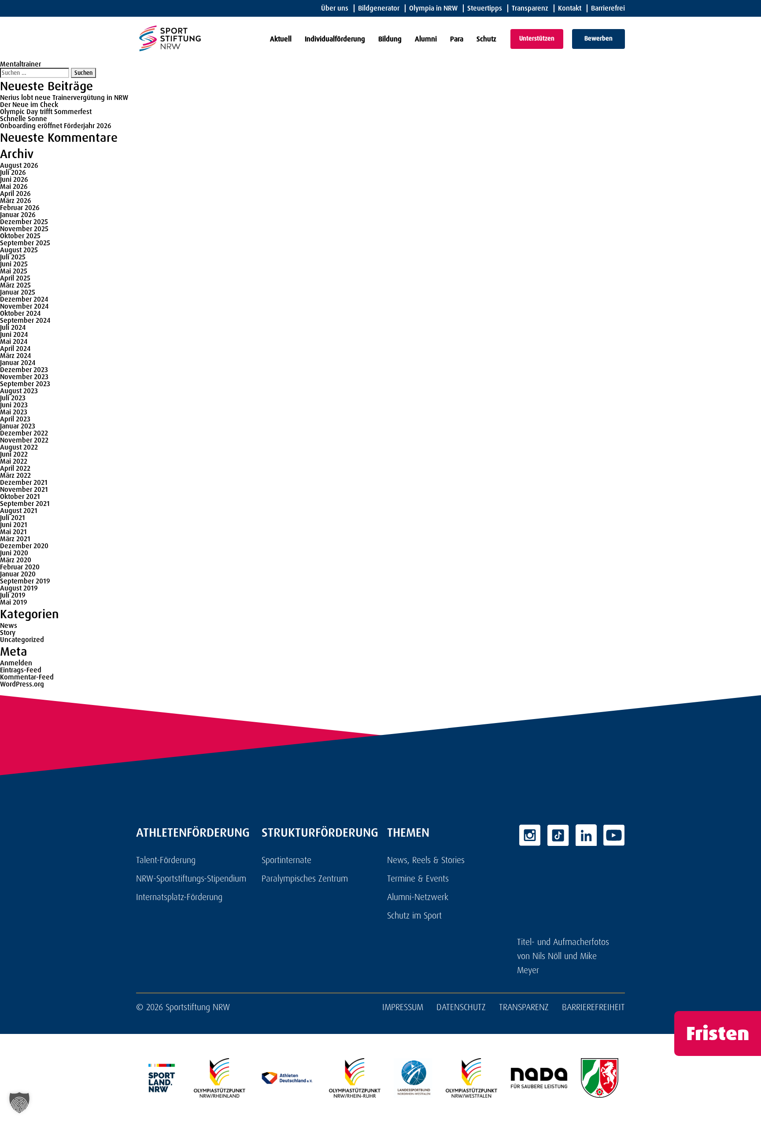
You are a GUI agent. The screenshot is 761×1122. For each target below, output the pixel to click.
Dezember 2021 (24, 482)
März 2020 (15, 560)
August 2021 (18, 510)
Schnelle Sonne (23, 118)
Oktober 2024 (20, 313)
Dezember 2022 (24, 433)
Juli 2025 (13, 257)
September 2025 (25, 242)
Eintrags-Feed (20, 670)
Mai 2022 (13, 461)
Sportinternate (286, 860)
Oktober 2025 (20, 235)
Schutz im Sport (414, 915)
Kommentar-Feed (27, 677)
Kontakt (569, 8)
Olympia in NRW (433, 8)
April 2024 (15, 348)
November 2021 (24, 489)
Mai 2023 (13, 412)
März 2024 (15, 355)
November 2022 (24, 440)
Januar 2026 (18, 214)
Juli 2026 (13, 172)
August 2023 (19, 390)
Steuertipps (484, 8)
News (8, 625)
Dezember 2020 (24, 545)
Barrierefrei (608, 8)
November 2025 (24, 228)
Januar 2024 (17, 362)
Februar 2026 (20, 207)
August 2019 (19, 588)
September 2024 (25, 320)
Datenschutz (461, 1007)
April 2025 (15, 278)
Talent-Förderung (166, 860)
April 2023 (15, 419)
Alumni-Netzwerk (417, 897)
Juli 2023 (13, 397)
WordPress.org (22, 684)
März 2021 (15, 538)
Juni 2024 (14, 334)
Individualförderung (335, 39)
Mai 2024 (13, 341)
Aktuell (281, 39)
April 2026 (15, 193)
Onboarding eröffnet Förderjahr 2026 (55, 125)
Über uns (334, 8)
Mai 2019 (13, 602)
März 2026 (15, 200)
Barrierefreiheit (593, 1007)
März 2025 (15, 285)
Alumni (426, 39)
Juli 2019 (13, 595)
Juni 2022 (14, 454)
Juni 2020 (14, 552)
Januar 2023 (17, 426)
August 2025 (19, 250)
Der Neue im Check (29, 104)
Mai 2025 (13, 271)
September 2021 (25, 503)
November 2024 (24, 306)
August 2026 (19, 165)
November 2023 (24, 376)
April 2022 (15, 468)
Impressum (402, 1007)
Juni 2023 (14, 405)
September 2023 (25, 383)
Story (7, 632)
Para (456, 39)
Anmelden (16, 663)
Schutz (486, 39)
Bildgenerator (378, 8)
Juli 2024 (13, 327)
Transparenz (530, 8)
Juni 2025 (14, 264)
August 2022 (19, 447)
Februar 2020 (20, 567)
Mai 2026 (14, 186)
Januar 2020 (18, 574)
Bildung (390, 39)
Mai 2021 (13, 531)
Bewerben (598, 38)
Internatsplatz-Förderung (179, 897)
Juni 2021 (13, 524)
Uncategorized (22, 639)
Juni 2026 (14, 179)
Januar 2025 (17, 292)
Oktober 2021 (20, 496)
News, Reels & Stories (426, 860)
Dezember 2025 (24, 221)
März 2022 (15, 475)
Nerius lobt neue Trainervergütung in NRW (64, 97)
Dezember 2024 (24, 299)
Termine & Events (418, 878)
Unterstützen (536, 38)
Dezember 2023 (24, 369)
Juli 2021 (12, 517)
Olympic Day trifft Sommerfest (46, 111)
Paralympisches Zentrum (305, 878)
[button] (19, 1102)
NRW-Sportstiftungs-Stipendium (191, 878)
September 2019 (25, 581)
